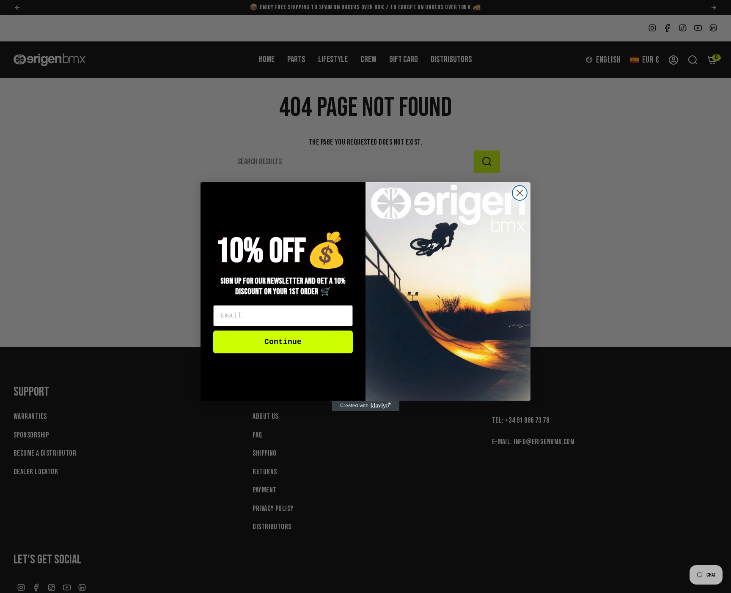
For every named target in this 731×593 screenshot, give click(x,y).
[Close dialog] (519, 193)
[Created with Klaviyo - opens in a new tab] (365, 406)
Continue (283, 342)
